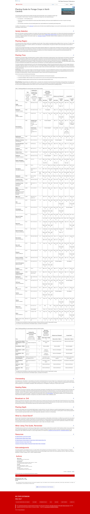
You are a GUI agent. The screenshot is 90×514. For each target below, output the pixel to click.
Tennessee (40, 35)
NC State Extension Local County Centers (23, 436)
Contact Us (72, 502)
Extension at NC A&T (43, 502)
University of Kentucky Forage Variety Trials (23, 441)
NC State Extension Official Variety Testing (23, 438)
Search (67, 4)
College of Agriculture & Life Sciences (22, 502)
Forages (18, 475)
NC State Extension (22, 496)
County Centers (64, 502)
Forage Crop (69, 471)
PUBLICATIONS (19, 4)
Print (72, 4)
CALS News (34, 502)
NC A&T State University (64, 505)
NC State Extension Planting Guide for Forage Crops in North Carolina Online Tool (30, 440)
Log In (53, 4)
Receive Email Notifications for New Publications (45, 486)
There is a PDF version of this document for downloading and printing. (69, 12)
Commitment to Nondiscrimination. (51, 507)
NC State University (54, 505)
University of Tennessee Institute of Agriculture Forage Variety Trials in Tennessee (30, 443)
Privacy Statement (21, 509)
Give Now (56, 502)
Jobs (51, 502)
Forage (73, 471)
